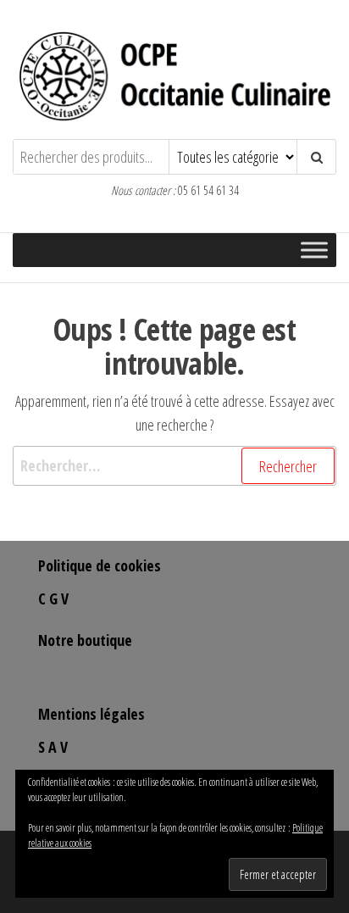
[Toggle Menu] (314, 250)
